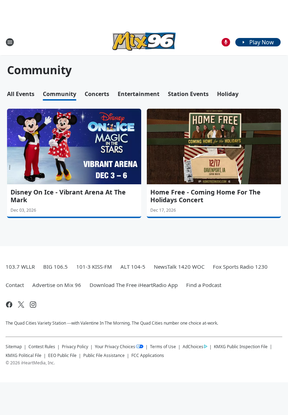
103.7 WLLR (20, 266)
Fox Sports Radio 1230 (240, 266)
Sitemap (14, 347)
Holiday (227, 94)
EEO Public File (62, 355)
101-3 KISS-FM (94, 266)
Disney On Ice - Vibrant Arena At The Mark (68, 196)
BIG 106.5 (55, 266)
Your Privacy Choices (115, 347)
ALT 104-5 (132, 266)
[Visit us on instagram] (33, 304)
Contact (15, 284)
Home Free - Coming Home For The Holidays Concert (205, 196)
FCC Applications (147, 355)
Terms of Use (163, 347)
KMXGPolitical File (23, 355)
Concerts (97, 94)
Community (59, 94)
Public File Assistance (104, 355)
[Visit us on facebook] (9, 304)
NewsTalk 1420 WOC (179, 266)
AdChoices (193, 347)
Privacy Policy (75, 347)
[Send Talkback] (226, 42)
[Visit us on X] (21, 304)
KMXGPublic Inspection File (241, 346)
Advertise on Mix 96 (56, 284)
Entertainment (138, 94)
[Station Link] (144, 42)
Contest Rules (41, 347)
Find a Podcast (203, 284)
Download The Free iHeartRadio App (134, 284)
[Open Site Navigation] (10, 42)
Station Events (188, 94)
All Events (20, 94)
